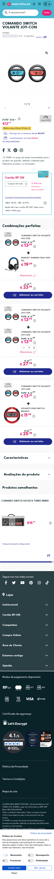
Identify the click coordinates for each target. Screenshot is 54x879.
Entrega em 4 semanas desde (27, 133)
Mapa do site (9, 791)
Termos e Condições (13, 779)
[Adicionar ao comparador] (48, 555)
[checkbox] (5, 855)
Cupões (47, 12)
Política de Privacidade (15, 766)
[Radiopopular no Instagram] (39, 583)
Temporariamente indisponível (16, 544)
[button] (48, 107)
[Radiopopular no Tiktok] (47, 583)
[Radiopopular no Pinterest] (31, 583)
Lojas (9, 595)
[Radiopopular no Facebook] (6, 583)
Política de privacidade (41, 833)
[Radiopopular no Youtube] (22, 583)
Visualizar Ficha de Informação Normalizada (23, 197)
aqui (19, 210)
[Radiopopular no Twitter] (14, 583)
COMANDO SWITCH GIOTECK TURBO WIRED (25, 501)
